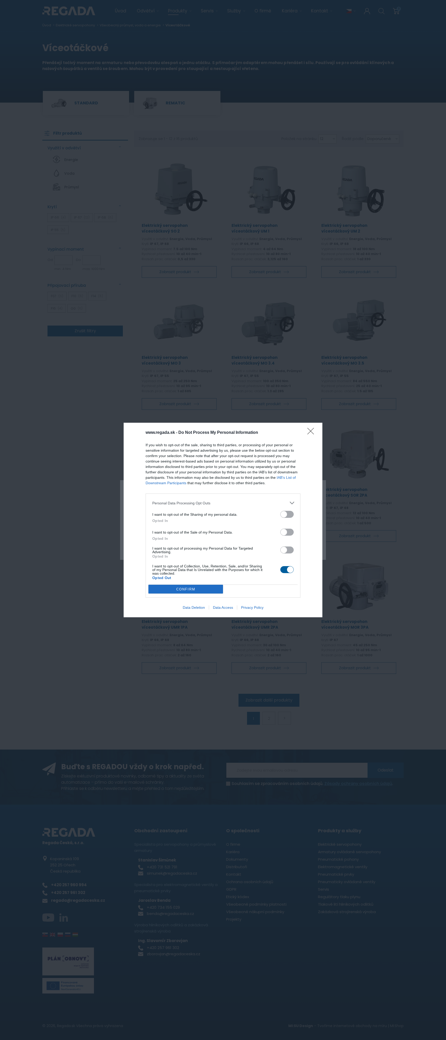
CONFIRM (185, 589)
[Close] (312, 433)
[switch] (287, 514)
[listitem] (223, 503)
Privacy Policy (252, 607)
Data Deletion (194, 607)
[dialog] (223, 520)
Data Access (223, 607)
